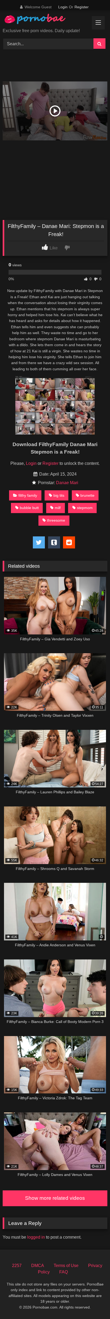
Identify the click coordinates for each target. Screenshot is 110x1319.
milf (58, 508)
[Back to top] (93, 1303)
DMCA (37, 1265)
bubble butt (29, 508)
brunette (87, 495)
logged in (36, 1237)
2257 (17, 1265)
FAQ (63, 1272)
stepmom (85, 508)
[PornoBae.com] (40, 20)
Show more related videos (55, 1198)
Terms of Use (66, 1265)
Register (81, 7)
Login (63, 7)
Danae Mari (67, 482)
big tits (58, 495)
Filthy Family (27, 495)
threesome (56, 520)
